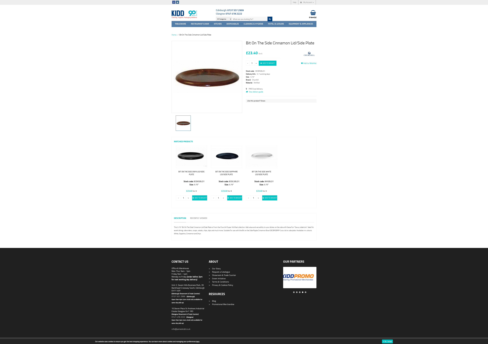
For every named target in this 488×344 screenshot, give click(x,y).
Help (294, 2)
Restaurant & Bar (200, 24)
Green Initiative (217, 278)
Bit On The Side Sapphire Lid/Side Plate (226, 173)
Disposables (232, 24)
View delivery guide (255, 91)
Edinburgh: (230, 10)
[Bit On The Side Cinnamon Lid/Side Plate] (207, 77)
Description (180, 218)
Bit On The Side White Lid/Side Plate (261, 173)
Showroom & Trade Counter (222, 275)
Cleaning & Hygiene (253, 24)
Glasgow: (229, 13)
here (197, 341)
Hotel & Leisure (276, 24)
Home (174, 34)
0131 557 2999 (178, 296)
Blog (212, 301)
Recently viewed (198, 218)
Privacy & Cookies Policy (221, 285)
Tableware (180, 24)
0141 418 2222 (178, 317)
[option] (207, 78)
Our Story (215, 268)
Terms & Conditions (219, 281)
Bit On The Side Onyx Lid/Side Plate (191, 173)
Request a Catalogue (219, 271)
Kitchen (218, 24)
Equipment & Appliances (301, 24)
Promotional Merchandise (221, 304)
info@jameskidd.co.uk (181, 329)
